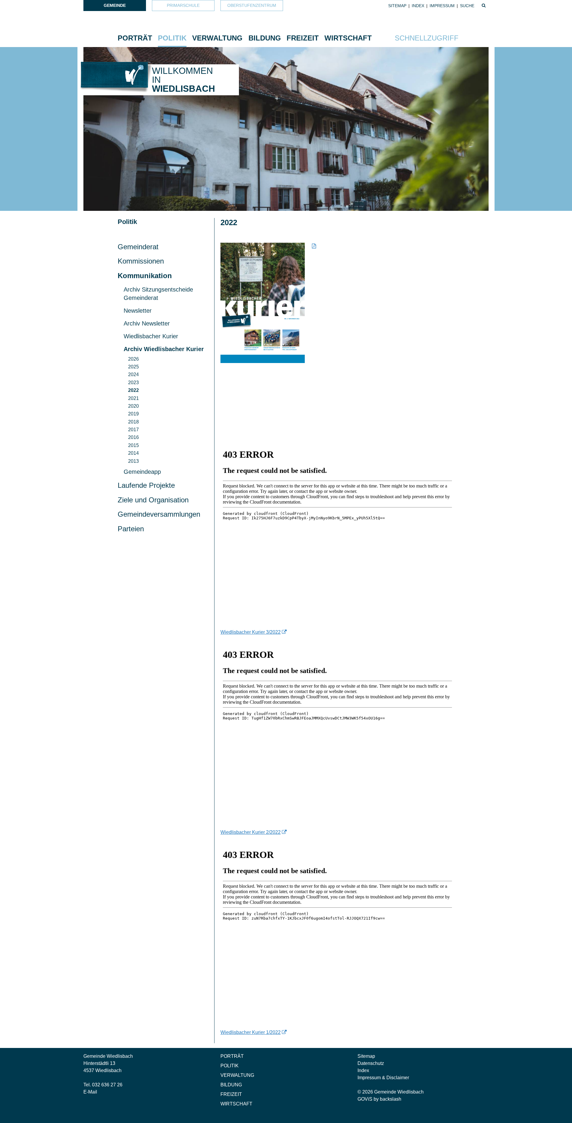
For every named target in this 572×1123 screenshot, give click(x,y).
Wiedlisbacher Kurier (151, 336)
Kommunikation (145, 276)
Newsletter (138, 310)
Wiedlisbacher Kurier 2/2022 (250, 832)
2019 (133, 413)
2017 (133, 429)
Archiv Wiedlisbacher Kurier (164, 349)
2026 (133, 359)
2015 (133, 445)
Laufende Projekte (146, 485)
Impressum (442, 5)
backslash (390, 1099)
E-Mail (90, 1091)
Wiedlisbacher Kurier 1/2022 (250, 1032)
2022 (133, 390)
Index (418, 5)
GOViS (365, 1099)
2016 (133, 437)
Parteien (131, 529)
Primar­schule (183, 5)
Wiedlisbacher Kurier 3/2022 (250, 632)
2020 (133, 406)
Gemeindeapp (142, 471)
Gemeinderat (138, 247)
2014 (133, 453)
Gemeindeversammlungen (159, 514)
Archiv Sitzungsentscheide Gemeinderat (158, 293)
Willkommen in (183, 80)
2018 (133, 421)
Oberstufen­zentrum (251, 5)
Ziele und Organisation (153, 500)
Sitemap (397, 5)
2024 (133, 374)
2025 (133, 366)
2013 (133, 461)
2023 (133, 382)
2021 (133, 398)
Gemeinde (115, 5)
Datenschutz (371, 1063)
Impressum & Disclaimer (383, 1077)
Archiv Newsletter (147, 323)
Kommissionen (141, 261)
